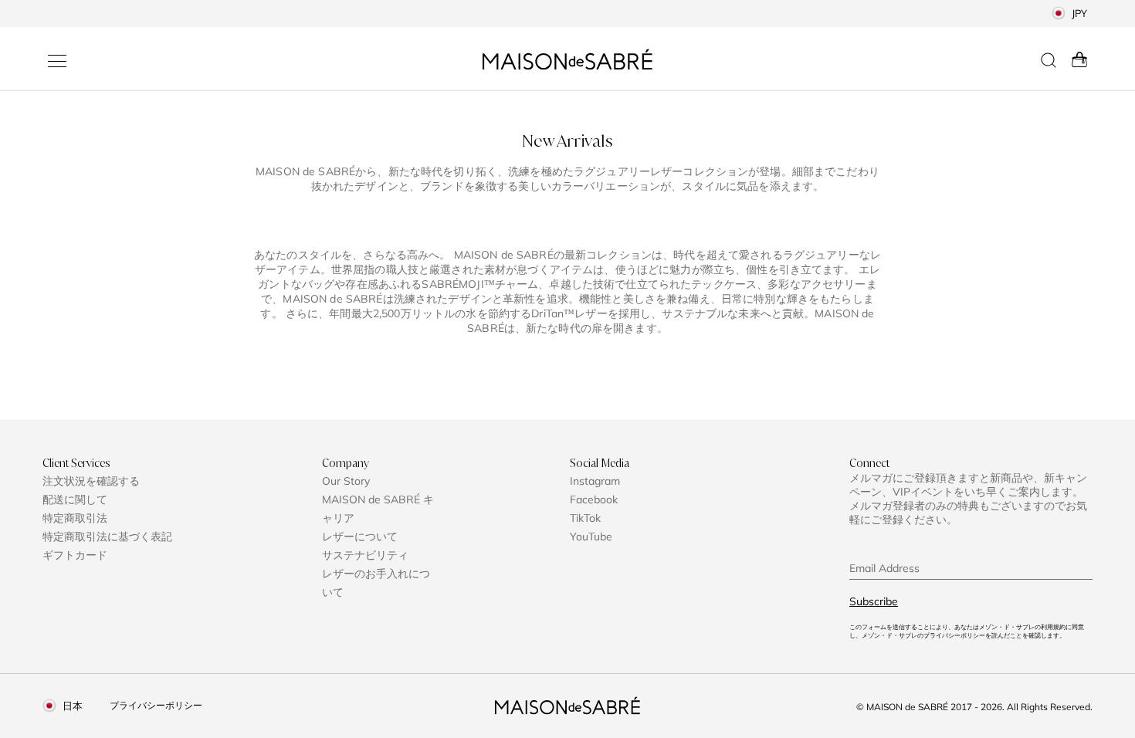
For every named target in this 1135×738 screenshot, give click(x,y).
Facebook (594, 499)
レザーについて (360, 536)
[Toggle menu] (57, 61)
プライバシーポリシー (156, 705)
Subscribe (873, 601)
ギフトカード (74, 555)
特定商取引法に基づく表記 (107, 536)
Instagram (595, 481)
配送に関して (74, 499)
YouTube (591, 536)
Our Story (346, 481)
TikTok (585, 518)
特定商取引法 (74, 518)
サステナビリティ (365, 555)
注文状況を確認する (91, 481)
